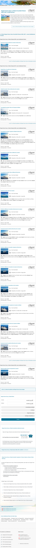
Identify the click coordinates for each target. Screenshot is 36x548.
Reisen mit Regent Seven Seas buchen (9, 508)
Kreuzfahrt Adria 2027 (16, 519)
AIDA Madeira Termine (25, 519)
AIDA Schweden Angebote (5, 518)
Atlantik (9, 5)
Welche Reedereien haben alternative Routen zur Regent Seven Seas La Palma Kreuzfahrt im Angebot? (17, 497)
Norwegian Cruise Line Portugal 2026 (17, 518)
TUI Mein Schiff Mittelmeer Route (6, 519)
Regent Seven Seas (26, 5)
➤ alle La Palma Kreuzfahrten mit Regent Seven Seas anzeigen (23, 26)
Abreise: (2, 403)
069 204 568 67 (6, 476)
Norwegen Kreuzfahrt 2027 (29, 518)
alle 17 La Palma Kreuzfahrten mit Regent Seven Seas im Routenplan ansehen (22, 61)
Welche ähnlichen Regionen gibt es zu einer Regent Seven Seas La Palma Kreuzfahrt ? (18, 500)
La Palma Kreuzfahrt (18, 5)
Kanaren (13, 5)
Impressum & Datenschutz (24, 543)
